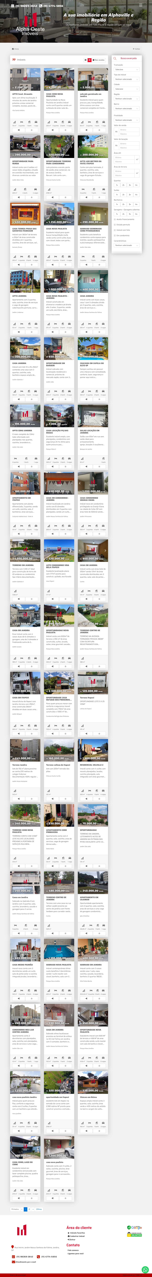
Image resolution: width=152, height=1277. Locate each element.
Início (16, 49)
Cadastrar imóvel (77, 1236)
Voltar (137, 49)
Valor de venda (120, 125)
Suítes (116, 190)
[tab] (127, 58)
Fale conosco (73, 1250)
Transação (118, 65)
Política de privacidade (18, 1275)
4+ (136, 185)
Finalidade (118, 115)
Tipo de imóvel (120, 74)
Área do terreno (120, 167)
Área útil (117, 153)
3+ (130, 185)
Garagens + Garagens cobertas (127, 209)
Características (120, 241)
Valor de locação (121, 139)
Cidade (117, 84)
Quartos (117, 180)
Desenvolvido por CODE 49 (132, 1275)
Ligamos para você (75, 1253)
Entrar (72, 1239)
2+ (124, 185)
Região (117, 94)
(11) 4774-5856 (53, 6)
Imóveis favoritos (77, 1232)
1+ (117, 185)
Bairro (116, 104)
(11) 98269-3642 (26, 6)
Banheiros (118, 200)
